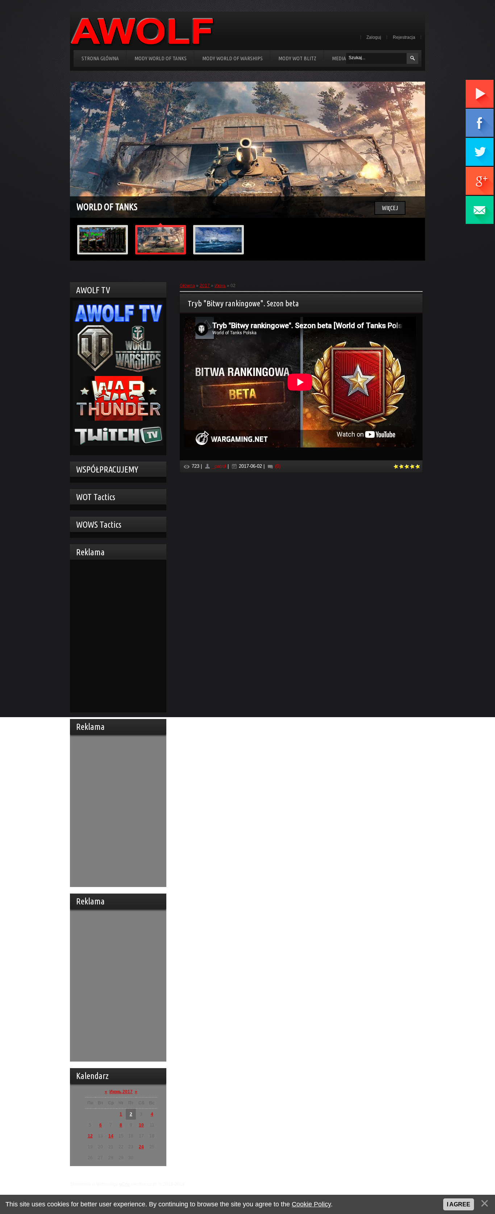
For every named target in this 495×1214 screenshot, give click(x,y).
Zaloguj (373, 37)
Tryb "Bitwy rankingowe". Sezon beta (243, 303)
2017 (205, 285)
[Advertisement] (116, 635)
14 (110, 1136)
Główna (187, 285)
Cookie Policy (311, 1204)
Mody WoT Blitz (297, 58)
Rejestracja (404, 37)
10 (141, 1125)
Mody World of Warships (232, 58)
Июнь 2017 (121, 1091)
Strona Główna (100, 58)
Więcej (390, 208)
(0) (277, 466)
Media (339, 58)
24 (141, 1146)
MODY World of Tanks (160, 58)
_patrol (219, 466)
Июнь (220, 285)
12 (90, 1136)
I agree (458, 1204)
